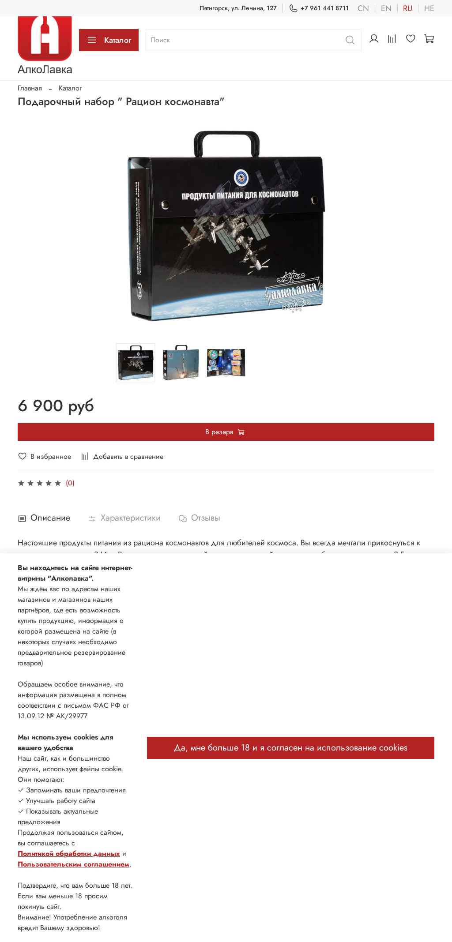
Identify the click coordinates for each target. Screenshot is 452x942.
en (386, 8)
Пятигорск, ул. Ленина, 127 (238, 8)
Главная (30, 88)
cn (363, 8)
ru (407, 8)
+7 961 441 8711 (325, 8)
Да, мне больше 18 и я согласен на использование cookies (290, 747)
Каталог (117, 40)
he (429, 8)
